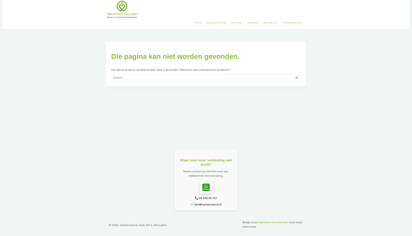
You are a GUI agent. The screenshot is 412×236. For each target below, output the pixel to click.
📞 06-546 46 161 (206, 198)
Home (199, 22)
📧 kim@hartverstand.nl (206, 204)
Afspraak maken (216, 22)
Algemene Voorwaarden (273, 222)
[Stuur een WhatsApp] (206, 187)
